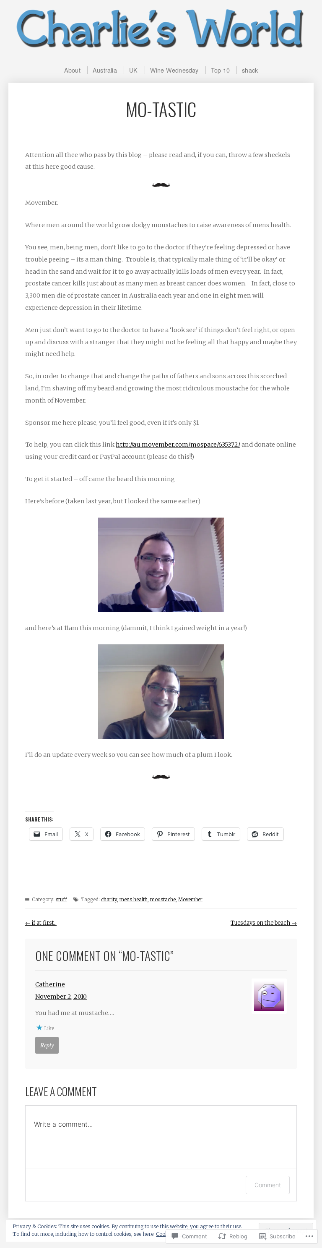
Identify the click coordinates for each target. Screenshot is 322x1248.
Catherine (50, 984)
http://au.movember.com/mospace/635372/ (178, 444)
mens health (133, 900)
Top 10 (220, 69)
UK (133, 69)
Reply (47, 1045)
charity (109, 900)
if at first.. (41, 922)
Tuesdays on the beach (264, 922)
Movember (190, 900)
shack (250, 69)
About (72, 69)
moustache (163, 900)
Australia (105, 69)
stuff (61, 900)
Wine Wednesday (174, 69)
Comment (267, 1184)
